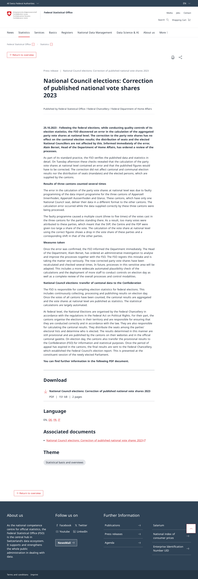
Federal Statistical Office (58, 12)
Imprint (34, 574)
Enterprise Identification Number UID (168, 548)
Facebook (65, 525)
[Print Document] (173, 57)
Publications (112, 525)
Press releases (113, 534)
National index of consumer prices (164, 536)
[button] (10, 32)
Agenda (109, 542)
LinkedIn (82, 531)
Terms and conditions (17, 574)
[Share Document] (180, 57)
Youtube (65, 531)
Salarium (158, 525)
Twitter (82, 525)
